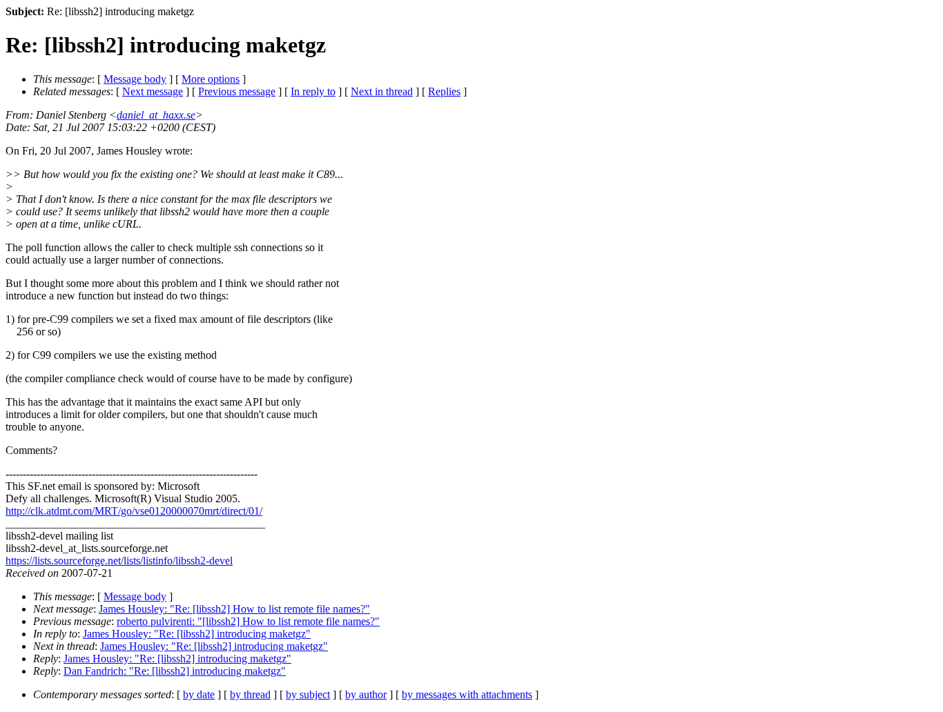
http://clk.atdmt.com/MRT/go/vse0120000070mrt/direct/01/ (134, 511)
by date (199, 694)
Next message (152, 91)
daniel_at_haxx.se (156, 115)
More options (211, 79)
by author (366, 694)
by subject (308, 694)
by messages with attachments (467, 694)
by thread (250, 694)
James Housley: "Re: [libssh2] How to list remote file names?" (234, 609)
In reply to (313, 91)
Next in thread (382, 91)
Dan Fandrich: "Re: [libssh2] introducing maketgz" (175, 671)
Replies (444, 91)
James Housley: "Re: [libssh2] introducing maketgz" (197, 634)
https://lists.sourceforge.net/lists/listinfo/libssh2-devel (119, 560)
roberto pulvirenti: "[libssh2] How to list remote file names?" (248, 621)
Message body (135, 79)
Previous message (236, 91)
